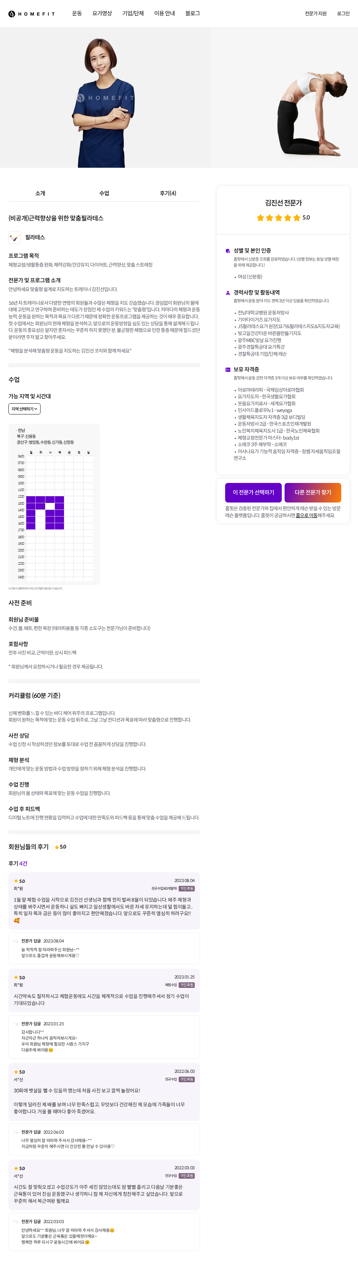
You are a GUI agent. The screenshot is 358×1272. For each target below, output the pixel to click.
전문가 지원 (316, 13)
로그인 (343, 13)
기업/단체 (133, 13)
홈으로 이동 (306, 515)
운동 (77, 13)
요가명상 (102, 13)
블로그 (192, 13)
